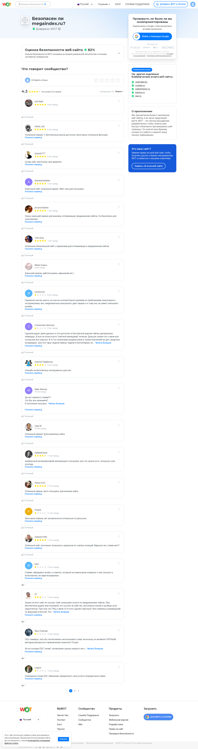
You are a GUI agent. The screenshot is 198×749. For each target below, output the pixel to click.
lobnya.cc (140, 92)
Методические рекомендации (99, 743)
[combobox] (33, 4)
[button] (104, 4)
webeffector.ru (142, 89)
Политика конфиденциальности (159, 56)
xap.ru (138, 96)
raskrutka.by (141, 82)
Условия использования (73, 743)
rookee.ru (140, 85)
